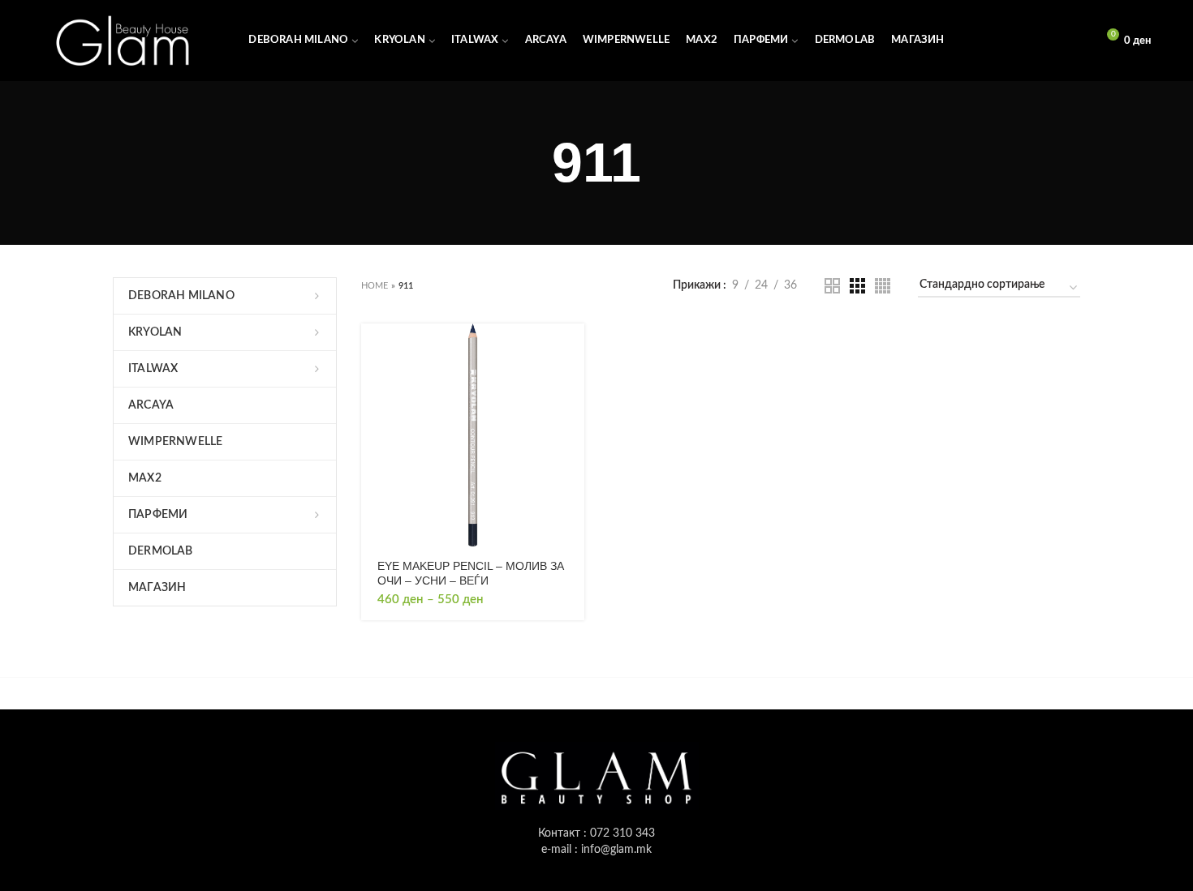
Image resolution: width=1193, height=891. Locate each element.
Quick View (572, 386)
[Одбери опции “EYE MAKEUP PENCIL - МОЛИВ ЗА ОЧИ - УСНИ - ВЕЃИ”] (572, 350)
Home (375, 285)
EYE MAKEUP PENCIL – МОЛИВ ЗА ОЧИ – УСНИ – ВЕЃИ (470, 573)
